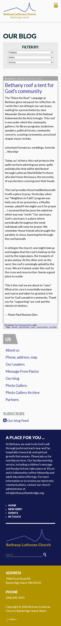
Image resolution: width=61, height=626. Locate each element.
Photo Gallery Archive (23, 392)
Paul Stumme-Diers (23, 325)
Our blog (12, 378)
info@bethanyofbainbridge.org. (25, 493)
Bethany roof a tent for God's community (29, 88)
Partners (12, 399)
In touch (14, 516)
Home (12, 505)
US (8, 339)
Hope (39, 78)
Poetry (33, 78)
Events (13, 512)
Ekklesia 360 (12, 619)
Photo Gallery (16, 385)
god (33, 327)
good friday (24, 327)
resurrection (42, 327)
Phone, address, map (21, 357)
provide (52, 327)
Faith (27, 78)
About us (12, 350)
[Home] (30, 538)
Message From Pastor (22, 371)
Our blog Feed (18, 420)
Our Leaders (15, 364)
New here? (15, 509)
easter (14, 327)
